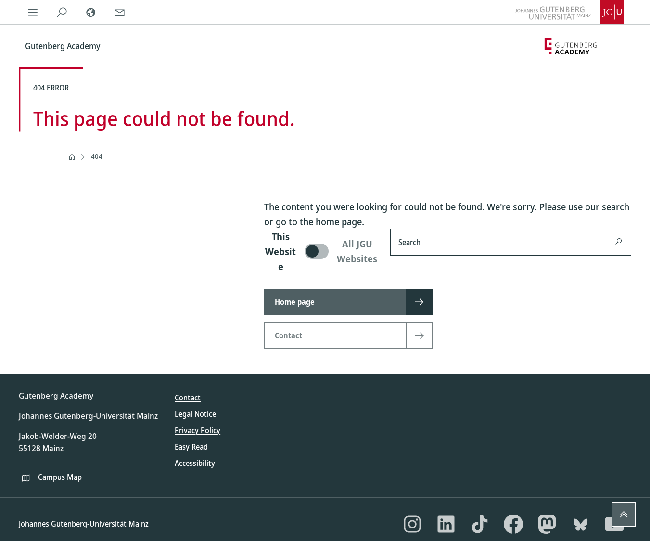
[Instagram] (412, 524)
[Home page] (71, 156)
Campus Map (60, 477)
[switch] (321, 251)
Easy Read (191, 446)
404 (96, 156)
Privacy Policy (197, 430)
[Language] (90, 12)
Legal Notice (195, 414)
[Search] (62, 12)
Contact (188, 397)
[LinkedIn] (446, 524)
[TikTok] (479, 524)
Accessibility (195, 463)
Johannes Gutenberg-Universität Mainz (84, 523)
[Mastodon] (547, 524)
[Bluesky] (580, 524)
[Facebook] (513, 524)
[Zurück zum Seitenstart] (624, 514)
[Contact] (119, 12)
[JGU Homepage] (569, 12)
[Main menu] (33, 12)
